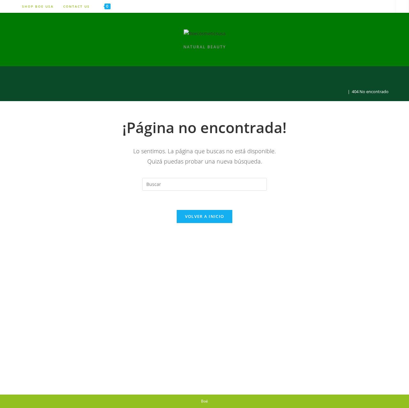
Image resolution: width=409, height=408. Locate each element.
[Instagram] (371, 6)
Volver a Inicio (204, 216)
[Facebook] (387, 6)
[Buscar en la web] (402, 6)
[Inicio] (344, 91)
